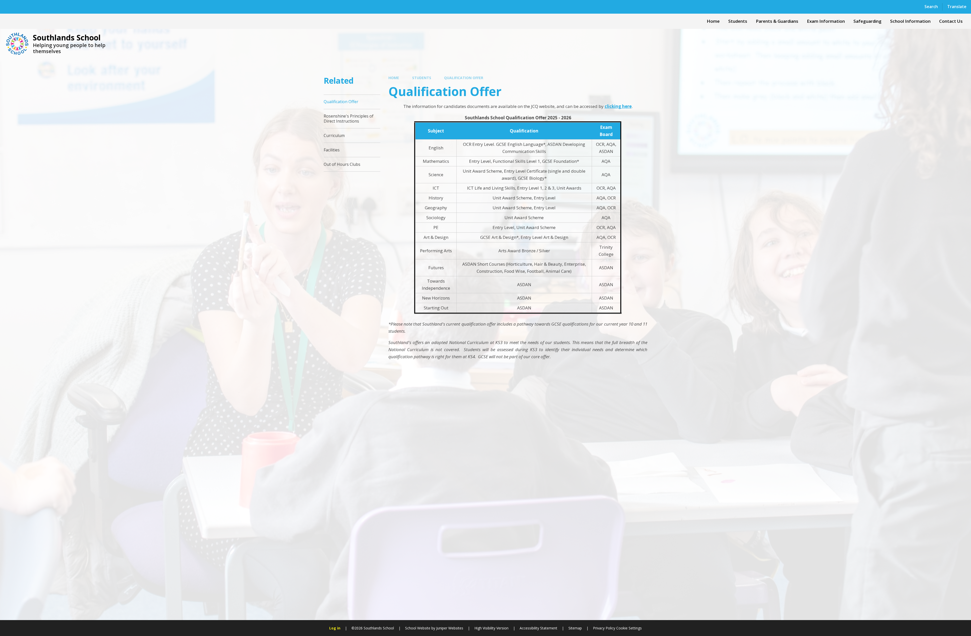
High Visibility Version (491, 628)
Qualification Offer (463, 77)
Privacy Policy (604, 628)
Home (393, 77)
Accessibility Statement (538, 628)
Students (421, 77)
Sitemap (575, 628)
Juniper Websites (449, 628)
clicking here (618, 106)
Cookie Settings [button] (629, 628)
